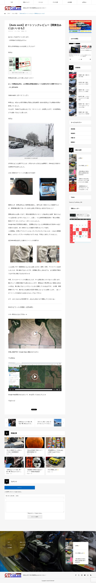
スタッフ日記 (17, 31)
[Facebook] (75, 575)
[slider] (33, 389)
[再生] (10, 389)
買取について (26, 2)
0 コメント (20, 487)
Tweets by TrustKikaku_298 (75, 202)
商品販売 (73, 133)
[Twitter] (79, 575)
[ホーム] (4, 13)
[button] (35, 334)
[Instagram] (81, 575)
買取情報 (73, 129)
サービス (41, 2)
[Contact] (87, 575)
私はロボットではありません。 (35, 513)
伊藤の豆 (73, 137)
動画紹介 (73, 142)
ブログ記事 (55, 2)
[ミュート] (57, 389)
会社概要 (70, 2)
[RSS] (91, 575)
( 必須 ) (12, 495)
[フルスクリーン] (59, 389)
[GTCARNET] (12, 8)
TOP (12, 2)
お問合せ (84, 2)
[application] (35, 333)
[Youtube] (85, 575)
